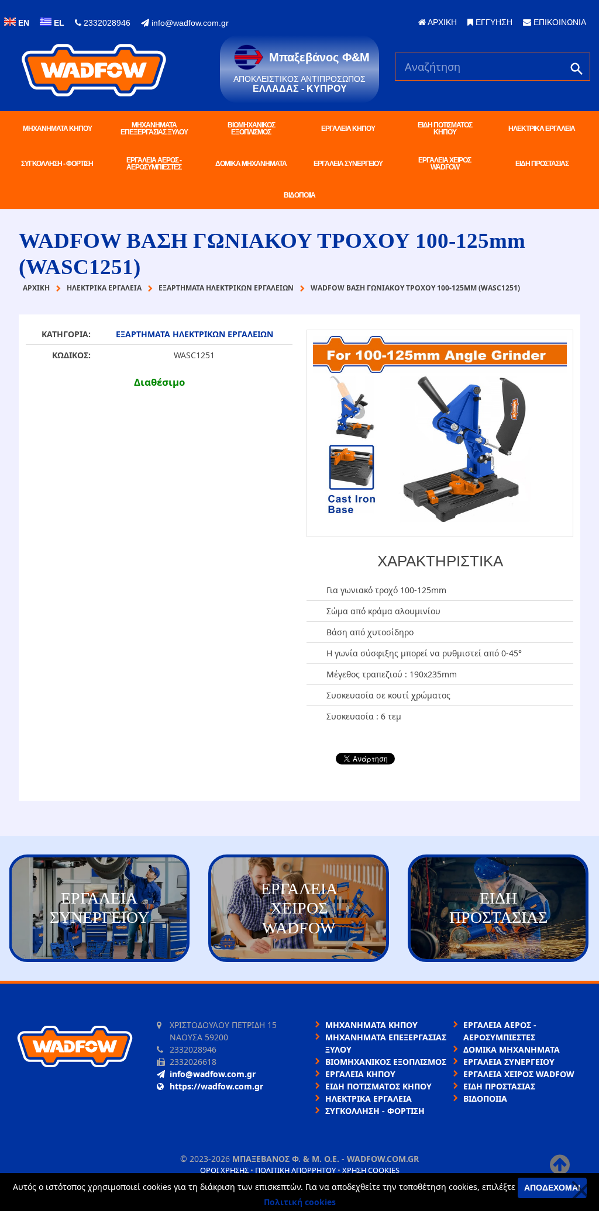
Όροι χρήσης (224, 1170)
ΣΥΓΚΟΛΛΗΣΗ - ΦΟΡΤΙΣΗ (57, 164)
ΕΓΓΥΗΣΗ (492, 22)
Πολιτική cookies (300, 1201)
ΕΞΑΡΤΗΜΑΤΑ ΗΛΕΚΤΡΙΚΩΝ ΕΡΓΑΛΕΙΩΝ (194, 334)
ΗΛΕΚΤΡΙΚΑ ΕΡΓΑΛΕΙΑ (541, 128)
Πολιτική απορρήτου (295, 1170)
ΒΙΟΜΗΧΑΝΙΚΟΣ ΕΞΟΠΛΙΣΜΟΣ (251, 128)
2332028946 (105, 22)
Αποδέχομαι (552, 1187)
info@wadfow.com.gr (189, 22)
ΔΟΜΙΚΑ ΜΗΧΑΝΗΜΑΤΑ (251, 164)
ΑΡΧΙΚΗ (441, 22)
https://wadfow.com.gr (216, 1086)
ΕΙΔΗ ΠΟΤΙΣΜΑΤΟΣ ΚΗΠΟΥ (445, 128)
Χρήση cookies (371, 1170)
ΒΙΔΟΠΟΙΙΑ (299, 195)
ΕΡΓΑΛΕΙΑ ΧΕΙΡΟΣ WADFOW (444, 163)
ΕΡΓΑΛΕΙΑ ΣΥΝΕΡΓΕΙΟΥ (348, 164)
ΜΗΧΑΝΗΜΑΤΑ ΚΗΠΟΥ (57, 128)
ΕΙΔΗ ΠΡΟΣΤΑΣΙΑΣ (542, 164)
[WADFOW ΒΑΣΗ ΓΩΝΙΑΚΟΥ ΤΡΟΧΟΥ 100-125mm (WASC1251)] (440, 433)
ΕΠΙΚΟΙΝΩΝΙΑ (558, 22)
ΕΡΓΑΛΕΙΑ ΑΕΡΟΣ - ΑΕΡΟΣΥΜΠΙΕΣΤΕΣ (153, 163)
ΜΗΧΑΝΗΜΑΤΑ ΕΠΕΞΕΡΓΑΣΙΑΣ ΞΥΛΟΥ (154, 128)
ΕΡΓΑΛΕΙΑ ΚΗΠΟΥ (348, 128)
